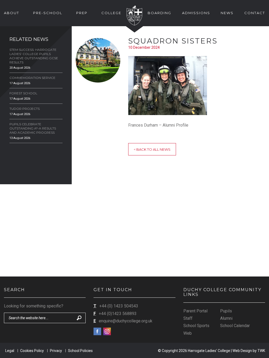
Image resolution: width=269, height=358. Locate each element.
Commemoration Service (32, 78)
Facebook (97, 331)
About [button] (11, 13)
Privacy (56, 351)
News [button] (227, 13)
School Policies (80, 351)
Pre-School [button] (47, 13)
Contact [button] (254, 13)
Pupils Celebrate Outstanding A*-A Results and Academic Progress (32, 128)
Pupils (226, 310)
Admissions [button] (196, 13)
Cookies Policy (32, 351)
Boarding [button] (159, 13)
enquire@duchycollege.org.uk (125, 320)
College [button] (111, 13)
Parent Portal (195, 310)
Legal (9, 351)
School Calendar (235, 325)
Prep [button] (81, 13)
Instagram (107, 331)
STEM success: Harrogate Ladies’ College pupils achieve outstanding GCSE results (33, 56)
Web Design (242, 351)
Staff (188, 318)
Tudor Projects (24, 109)
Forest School (23, 93)
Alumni (226, 318)
